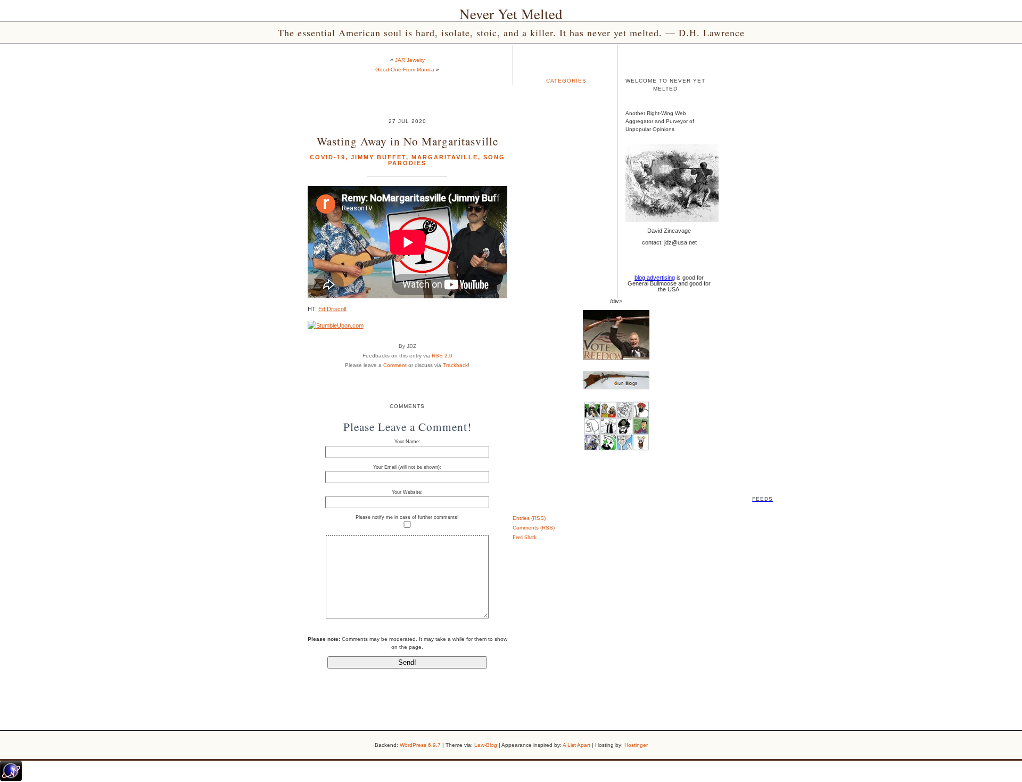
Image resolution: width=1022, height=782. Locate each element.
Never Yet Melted (511, 13)
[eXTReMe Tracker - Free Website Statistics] (11, 779)
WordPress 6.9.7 (420, 745)
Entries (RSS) (529, 518)
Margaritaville (444, 157)
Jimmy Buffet (378, 157)
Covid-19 (327, 157)
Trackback (455, 365)
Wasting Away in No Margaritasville (407, 141)
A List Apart (576, 745)
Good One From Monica (404, 69)
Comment (395, 365)
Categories (566, 81)
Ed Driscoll (332, 309)
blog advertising (654, 277)
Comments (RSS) (534, 528)
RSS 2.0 (442, 356)
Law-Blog (485, 745)
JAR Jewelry (410, 60)
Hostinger (636, 745)
